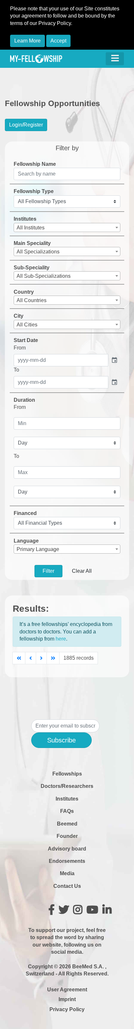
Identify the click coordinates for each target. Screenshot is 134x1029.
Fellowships (67, 774)
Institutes (67, 799)
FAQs (67, 811)
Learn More (27, 40)
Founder (67, 836)
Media (67, 873)
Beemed (67, 824)
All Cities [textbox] (27, 324)
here (61, 639)
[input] (61, 360)
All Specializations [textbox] (38, 251)
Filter (48, 571)
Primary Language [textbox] (38, 549)
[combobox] (67, 227)
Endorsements (67, 861)
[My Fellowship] (36, 59)
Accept (58, 40)
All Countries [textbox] (32, 300)
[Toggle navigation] (115, 58)
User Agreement (67, 989)
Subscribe (61, 740)
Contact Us (67, 886)
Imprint (67, 999)
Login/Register (26, 125)
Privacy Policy (67, 1009)
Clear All (82, 571)
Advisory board (67, 848)
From (20, 347)
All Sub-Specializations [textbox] (44, 276)
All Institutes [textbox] (31, 227)
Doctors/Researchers (67, 786)
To (16, 370)
